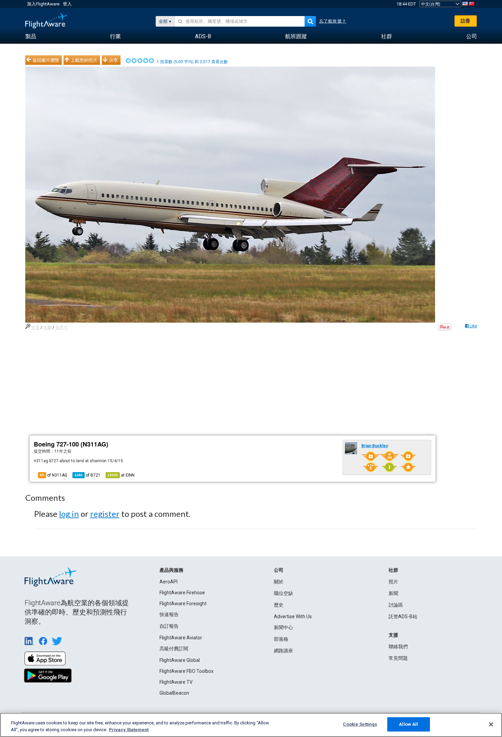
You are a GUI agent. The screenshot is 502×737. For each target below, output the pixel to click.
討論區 (396, 605)
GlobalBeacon (174, 693)
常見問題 (398, 658)
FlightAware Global (179, 660)
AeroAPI (168, 581)
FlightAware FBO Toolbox (186, 671)
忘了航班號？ (332, 21)
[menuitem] (31, 36)
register (105, 514)
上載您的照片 (84, 60)
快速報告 (169, 614)
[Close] (491, 724)
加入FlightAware (43, 3)
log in (69, 514)
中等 (35, 327)
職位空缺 (283, 593)
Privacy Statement (129, 729)
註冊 (465, 21)
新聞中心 (283, 627)
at (121, 475)
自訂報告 (169, 626)
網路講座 (283, 650)
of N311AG (53, 475)
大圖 (47, 327)
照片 (393, 581)
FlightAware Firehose (182, 592)
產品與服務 (171, 570)
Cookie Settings (360, 724)
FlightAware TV (176, 682)
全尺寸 (61, 327)
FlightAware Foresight (183, 603)
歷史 (278, 605)
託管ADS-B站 (403, 616)
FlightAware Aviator (180, 637)
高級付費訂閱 (173, 648)
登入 (67, 3)
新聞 (393, 593)
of (87, 475)
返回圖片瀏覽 (45, 60)
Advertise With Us (293, 616)
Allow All (408, 724)
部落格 (281, 639)
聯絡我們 (398, 646)
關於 (278, 581)
